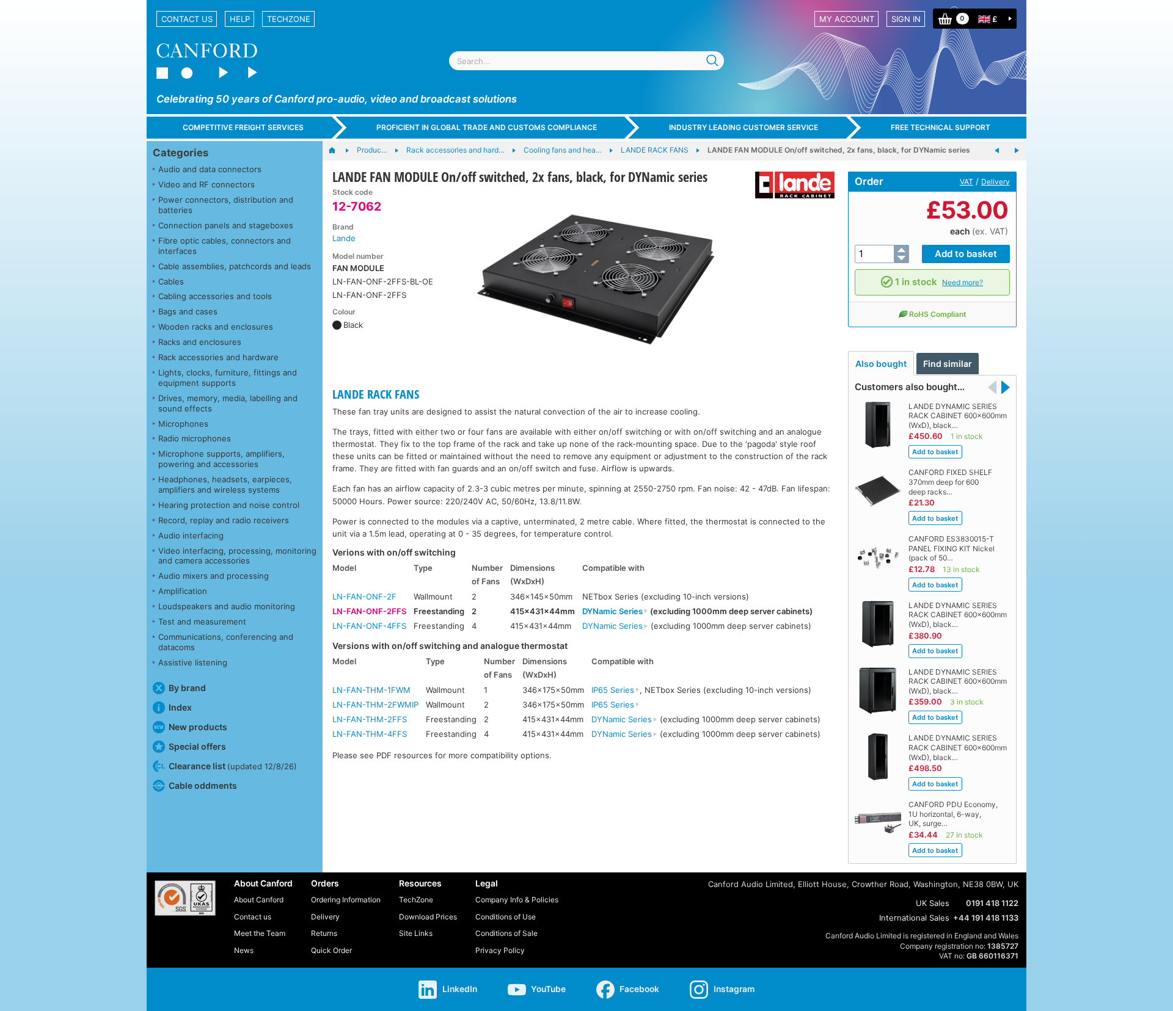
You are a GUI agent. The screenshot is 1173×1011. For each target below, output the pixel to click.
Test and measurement (202, 621)
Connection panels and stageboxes (225, 225)
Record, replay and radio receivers (223, 520)
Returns (324, 933)
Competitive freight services (243, 127)
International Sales (914, 917)
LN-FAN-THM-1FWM (371, 690)
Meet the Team (259, 933)
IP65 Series (612, 690)
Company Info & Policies (516, 899)
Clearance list (233, 766)
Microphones (183, 424)
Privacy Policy (500, 950)
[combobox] (586, 60)
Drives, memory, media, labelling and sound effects (228, 403)
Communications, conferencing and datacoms (225, 642)
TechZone (288, 19)
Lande (344, 238)
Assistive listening (192, 662)
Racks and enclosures (199, 342)
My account (846, 19)
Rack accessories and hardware (218, 357)
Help (240, 19)
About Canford (258, 899)
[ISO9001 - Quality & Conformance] (185, 898)
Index (180, 707)
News (244, 950)
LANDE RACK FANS (375, 394)
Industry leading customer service (743, 127)
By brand (187, 688)
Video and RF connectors (206, 184)
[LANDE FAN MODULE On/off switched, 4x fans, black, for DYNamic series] (1016, 151)
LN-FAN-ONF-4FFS (369, 626)
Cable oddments (203, 785)
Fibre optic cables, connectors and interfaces (224, 246)
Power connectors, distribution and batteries (225, 205)
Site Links (416, 933)
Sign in (906, 19)
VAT (966, 181)
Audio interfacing (191, 535)
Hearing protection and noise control (228, 505)
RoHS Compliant (938, 314)
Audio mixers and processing (213, 576)
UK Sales (932, 903)
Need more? (962, 282)
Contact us (187, 19)
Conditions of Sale (506, 933)
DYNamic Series (612, 611)
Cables (171, 281)
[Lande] (790, 184)
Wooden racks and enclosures (215, 327)
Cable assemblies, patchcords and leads (234, 266)
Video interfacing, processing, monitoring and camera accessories (237, 556)
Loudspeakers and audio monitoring (226, 606)
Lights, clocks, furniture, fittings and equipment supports (227, 378)
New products (198, 727)
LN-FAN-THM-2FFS (369, 719)
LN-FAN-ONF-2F (364, 596)
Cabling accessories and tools (215, 296)
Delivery (995, 181)
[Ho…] (338, 151)
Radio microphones (194, 438)
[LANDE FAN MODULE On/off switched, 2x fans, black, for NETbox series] (997, 151)
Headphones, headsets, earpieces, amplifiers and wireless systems (225, 484)
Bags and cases (187, 311)
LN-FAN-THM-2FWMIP (375, 704)
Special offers (197, 746)
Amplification (182, 591)
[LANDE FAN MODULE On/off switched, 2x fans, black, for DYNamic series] (595, 279)
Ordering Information (346, 899)
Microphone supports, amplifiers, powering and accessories (221, 459)
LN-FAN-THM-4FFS (369, 734)
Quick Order (331, 950)
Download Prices (428, 916)
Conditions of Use (505, 916)
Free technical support (940, 127)
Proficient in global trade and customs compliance (486, 127)
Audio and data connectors (209, 169)
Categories (180, 153)
